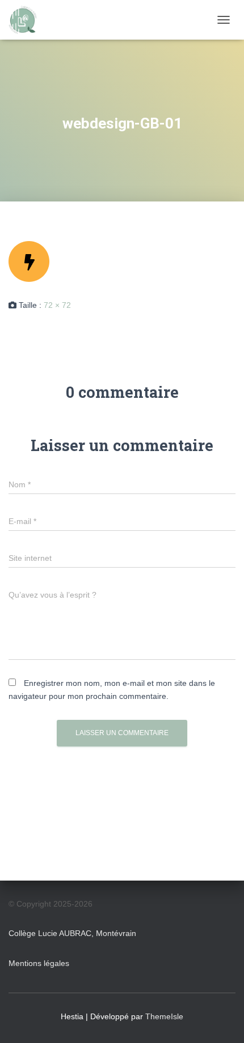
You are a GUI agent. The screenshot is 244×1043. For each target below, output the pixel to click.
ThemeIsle (164, 1016)
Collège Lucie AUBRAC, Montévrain (72, 933)
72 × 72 (57, 305)
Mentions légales (39, 963)
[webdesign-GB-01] (29, 260)
